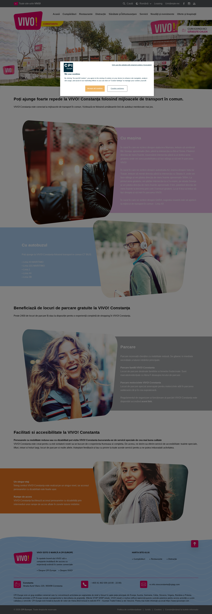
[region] (107, 78)
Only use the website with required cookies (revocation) (132, 65)
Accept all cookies (95, 88)
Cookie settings (117, 88)
